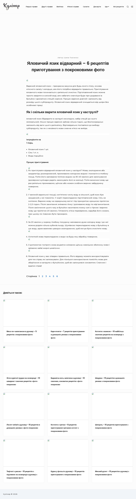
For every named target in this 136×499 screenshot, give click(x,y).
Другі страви (47, 7)
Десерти (97, 7)
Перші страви (31, 7)
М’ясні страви (73, 7)
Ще (106, 7)
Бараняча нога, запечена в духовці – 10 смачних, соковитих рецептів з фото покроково (68, 381)
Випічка (60, 7)
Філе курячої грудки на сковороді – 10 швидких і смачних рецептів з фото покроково (23, 381)
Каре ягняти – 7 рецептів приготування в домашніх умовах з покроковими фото (68, 334)
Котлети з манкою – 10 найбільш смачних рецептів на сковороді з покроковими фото (109, 334)
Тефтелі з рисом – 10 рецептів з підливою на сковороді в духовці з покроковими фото (22, 474)
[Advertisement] (68, 35)
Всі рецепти (118, 7)
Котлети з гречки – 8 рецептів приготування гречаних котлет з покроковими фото (65, 427)
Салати (86, 7)
